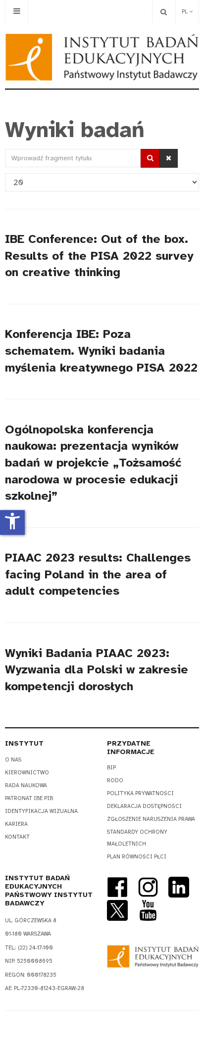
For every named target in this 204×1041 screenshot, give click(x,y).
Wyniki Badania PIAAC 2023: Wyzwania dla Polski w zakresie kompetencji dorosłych (96, 670)
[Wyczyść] (168, 158)
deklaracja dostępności (144, 806)
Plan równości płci (136, 856)
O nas (13, 760)
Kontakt (17, 837)
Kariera (16, 824)
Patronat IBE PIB (29, 798)
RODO (115, 780)
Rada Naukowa (26, 785)
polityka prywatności (140, 793)
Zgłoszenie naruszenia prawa (151, 819)
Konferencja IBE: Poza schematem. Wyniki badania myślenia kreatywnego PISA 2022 (101, 351)
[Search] (163, 11)
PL (185, 11)
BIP (111, 767)
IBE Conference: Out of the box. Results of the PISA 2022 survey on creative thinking (99, 256)
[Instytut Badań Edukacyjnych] (102, 57)
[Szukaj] (150, 158)
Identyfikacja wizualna (41, 811)
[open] (16, 11)
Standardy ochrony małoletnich (137, 838)
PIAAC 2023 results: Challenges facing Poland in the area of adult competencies (98, 574)
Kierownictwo (27, 772)
